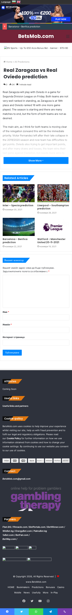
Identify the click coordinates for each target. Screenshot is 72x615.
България (14, 2)
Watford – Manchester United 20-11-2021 (51, 240)
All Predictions (22, 61)
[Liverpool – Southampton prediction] (53, 193)
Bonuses (50, 587)
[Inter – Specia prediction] (19, 193)
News (27, 592)
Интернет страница (14, 337)
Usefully (36, 592)
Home (9, 61)
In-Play (54, 592)
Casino (60, 587)
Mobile (17, 592)
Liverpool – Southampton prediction (53, 207)
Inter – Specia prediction (18, 205)
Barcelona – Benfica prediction (15, 240)
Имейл (7, 324)
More (45, 592)
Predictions (38, 587)
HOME (11, 587)
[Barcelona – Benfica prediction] (19, 227)
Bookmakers (23, 587)
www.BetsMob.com (36, 581)
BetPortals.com (37, 527)
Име (6, 312)
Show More (35, 160)
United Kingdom (19, 2)
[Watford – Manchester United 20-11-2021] (53, 227)
